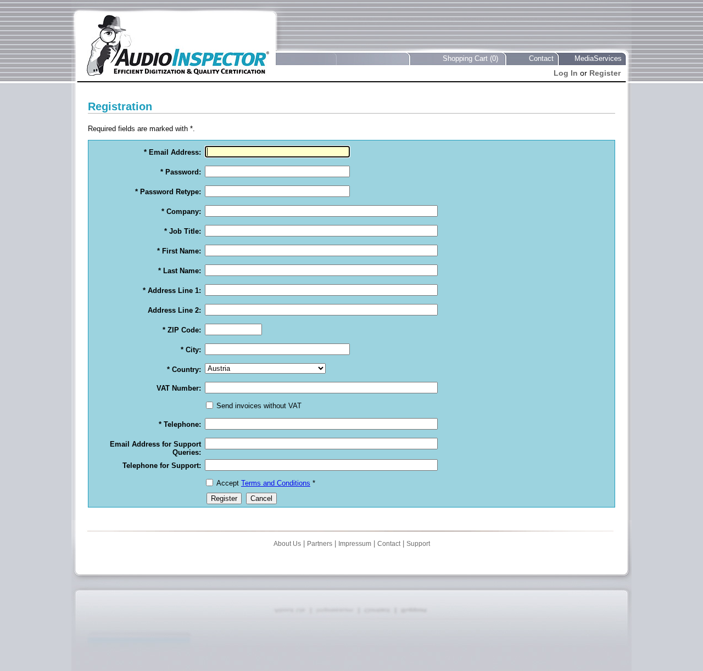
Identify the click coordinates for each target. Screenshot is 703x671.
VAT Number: (179, 388)
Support (418, 544)
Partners (319, 544)
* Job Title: (182, 231)
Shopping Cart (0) (470, 58)
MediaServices (598, 58)
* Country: (184, 369)
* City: (191, 350)
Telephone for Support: (161, 465)
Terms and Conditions (275, 483)
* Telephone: (180, 424)
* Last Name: (179, 271)
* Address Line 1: (172, 290)
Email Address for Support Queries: (155, 448)
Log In (566, 73)
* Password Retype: (168, 192)
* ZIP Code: (182, 330)
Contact (541, 58)
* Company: (181, 211)
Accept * (265, 483)
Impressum (354, 544)
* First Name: (179, 251)
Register (605, 73)
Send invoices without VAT (259, 406)
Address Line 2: (174, 310)
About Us (287, 544)
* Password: (180, 172)
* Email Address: (172, 152)
